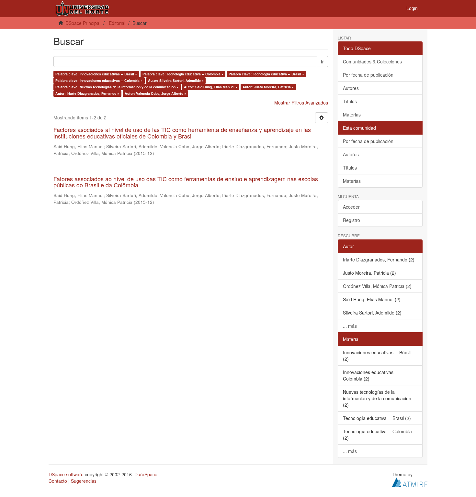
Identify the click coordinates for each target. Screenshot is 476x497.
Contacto (58, 481)
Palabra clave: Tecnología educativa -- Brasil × (266, 74)
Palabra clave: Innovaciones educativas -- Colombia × (98, 80)
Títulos (350, 101)
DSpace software (66, 474)
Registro (351, 220)
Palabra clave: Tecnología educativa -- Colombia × (182, 74)
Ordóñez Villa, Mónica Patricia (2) (377, 286)
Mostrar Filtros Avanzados (301, 102)
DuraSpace (145, 474)
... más (350, 326)
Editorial (117, 23)
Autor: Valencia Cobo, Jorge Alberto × (155, 93)
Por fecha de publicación (368, 75)
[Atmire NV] (409, 481)
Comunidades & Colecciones (372, 61)
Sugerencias (83, 481)
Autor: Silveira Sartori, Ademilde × (176, 80)
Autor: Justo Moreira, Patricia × (268, 86)
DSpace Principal (82, 23)
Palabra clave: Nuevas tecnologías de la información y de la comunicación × (116, 86)
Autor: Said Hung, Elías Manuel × (210, 86)
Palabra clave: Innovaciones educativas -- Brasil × (96, 74)
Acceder (351, 207)
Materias (352, 114)
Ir (322, 61)
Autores (351, 88)
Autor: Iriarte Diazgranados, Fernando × (87, 93)
